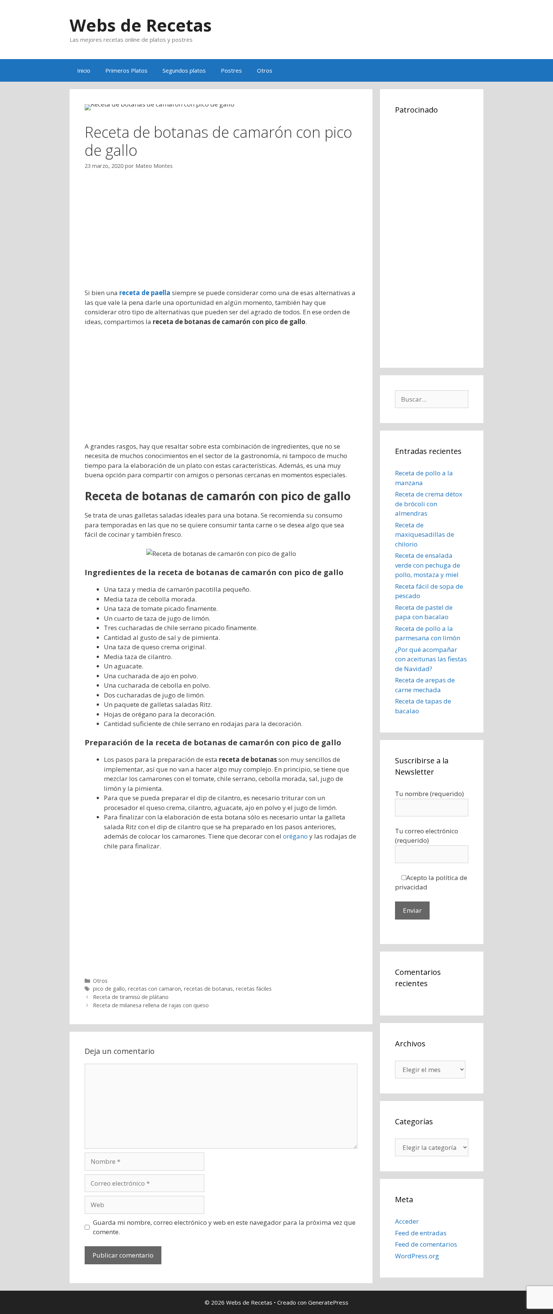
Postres (231, 70)
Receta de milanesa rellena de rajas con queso (151, 1005)
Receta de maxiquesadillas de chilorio (424, 534)
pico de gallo (109, 988)
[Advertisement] (221, 235)
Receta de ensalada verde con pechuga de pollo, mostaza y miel (427, 565)
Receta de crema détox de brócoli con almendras (428, 504)
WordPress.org (417, 1256)
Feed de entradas (421, 1233)
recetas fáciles (254, 988)
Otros (264, 70)
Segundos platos (184, 70)
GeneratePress (328, 1302)
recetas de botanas (208, 988)
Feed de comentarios (426, 1244)
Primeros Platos (126, 70)
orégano (295, 836)
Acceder (407, 1221)
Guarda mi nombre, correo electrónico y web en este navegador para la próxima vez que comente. (224, 1227)
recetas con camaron (154, 988)
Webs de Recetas (141, 25)
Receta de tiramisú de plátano (131, 996)
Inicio (83, 70)
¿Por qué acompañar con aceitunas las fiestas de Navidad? (431, 659)
